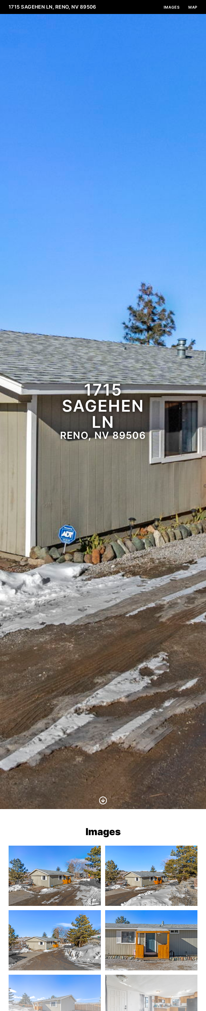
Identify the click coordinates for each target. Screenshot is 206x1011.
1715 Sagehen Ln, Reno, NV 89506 (52, 7)
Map (192, 7)
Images (172, 7)
